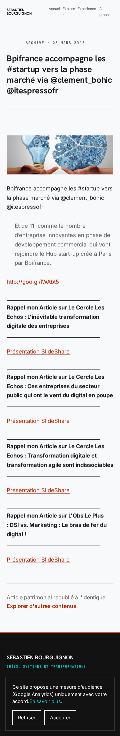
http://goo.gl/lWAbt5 (33, 281)
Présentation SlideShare (38, 351)
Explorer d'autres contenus (41, 606)
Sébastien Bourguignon (19, 11)
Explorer (69, 12)
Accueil (54, 12)
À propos (105, 12)
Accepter (60, 717)
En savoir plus (45, 701)
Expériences (87, 12)
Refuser (26, 717)
